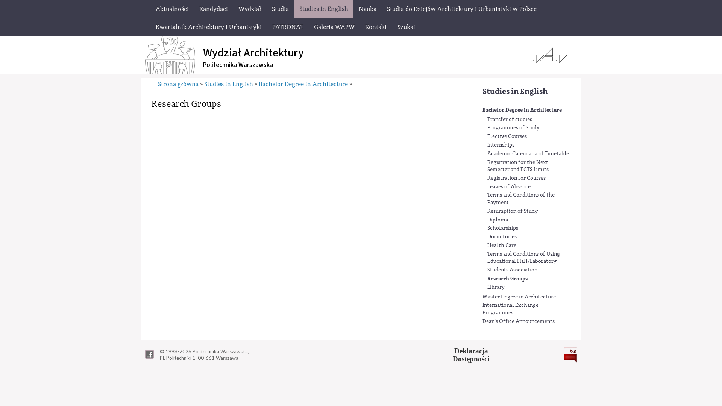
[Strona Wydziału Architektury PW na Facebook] (149, 357)
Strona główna (178, 84)
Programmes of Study (513, 127)
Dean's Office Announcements (518, 321)
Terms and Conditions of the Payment (521, 199)
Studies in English (515, 91)
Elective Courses (507, 136)
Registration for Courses (516, 178)
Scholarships (502, 228)
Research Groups (507, 278)
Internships (500, 145)
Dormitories (502, 236)
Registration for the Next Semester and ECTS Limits (518, 166)
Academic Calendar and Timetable (528, 153)
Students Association (512, 270)
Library (496, 287)
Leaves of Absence (509, 186)
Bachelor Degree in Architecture (522, 110)
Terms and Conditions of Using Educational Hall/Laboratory (523, 258)
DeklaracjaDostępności (471, 355)
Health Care (501, 245)
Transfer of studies (509, 119)
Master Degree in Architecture (519, 297)
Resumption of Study (512, 211)
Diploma (497, 220)
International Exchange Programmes (510, 309)
